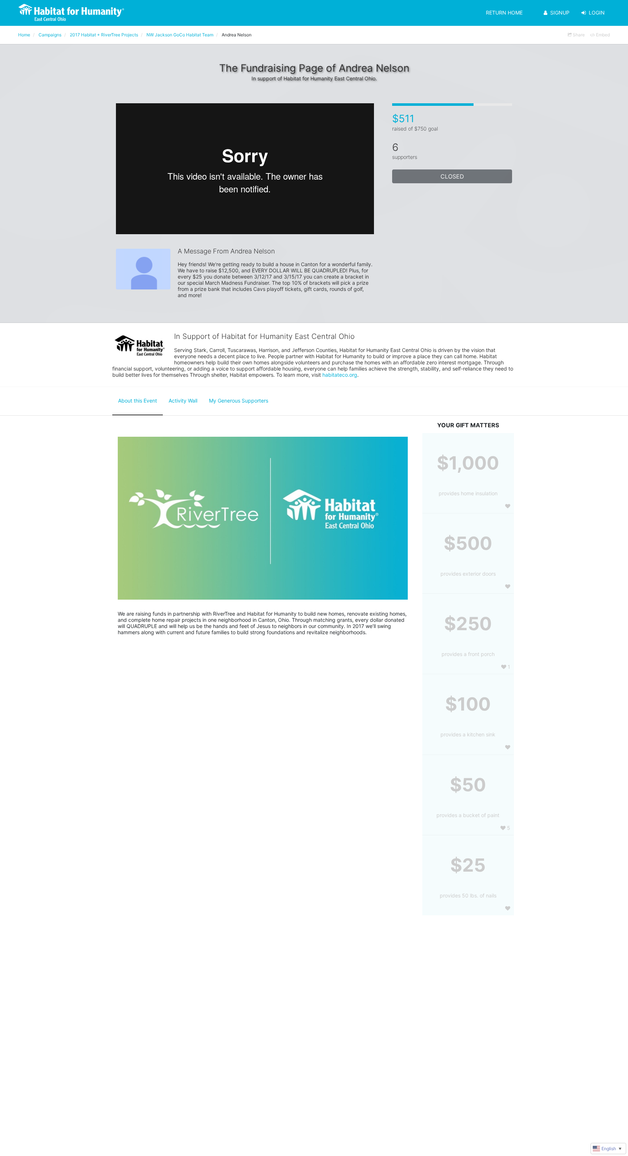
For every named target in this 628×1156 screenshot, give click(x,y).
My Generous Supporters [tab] (238, 400)
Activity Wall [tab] (183, 400)
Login (597, 12)
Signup (559, 12)
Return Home (504, 12)
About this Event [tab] (137, 400)
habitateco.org (339, 375)
